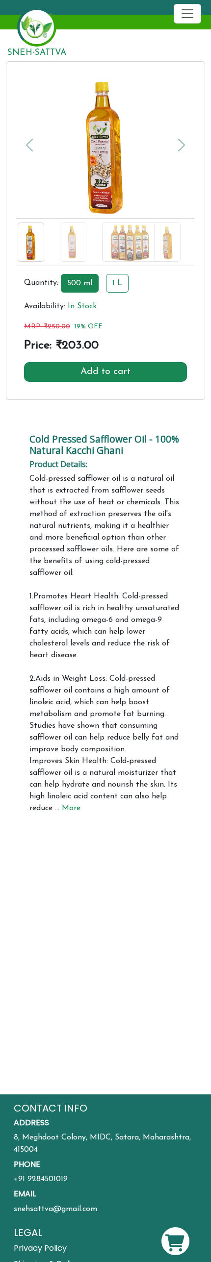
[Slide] (37, 223)
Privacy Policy (40, 1248)
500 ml (79, 283)
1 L (117, 283)
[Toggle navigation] (187, 14)
